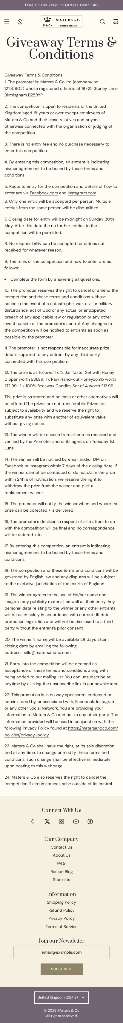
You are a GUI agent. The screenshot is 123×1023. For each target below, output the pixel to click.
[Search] (102, 21)
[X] (47, 821)
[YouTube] (75, 821)
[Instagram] (61, 821)
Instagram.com (82, 193)
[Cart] (115, 21)
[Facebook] (32, 821)
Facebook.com (44, 193)
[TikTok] (90, 821)
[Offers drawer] (19, 21)
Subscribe (61, 969)
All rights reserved (61, 1015)
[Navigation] (6, 21)
